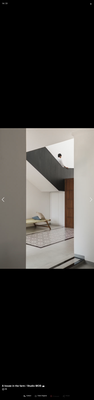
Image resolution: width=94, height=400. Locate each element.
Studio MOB (34, 386)
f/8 (6, 389)
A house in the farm (13, 386)
